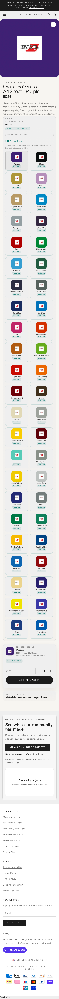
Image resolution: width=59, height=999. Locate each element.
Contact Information (12, 867)
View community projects (28, 747)
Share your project (14, 754)
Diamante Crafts (14, 82)
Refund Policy (9, 878)
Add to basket (29, 680)
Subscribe (14, 922)
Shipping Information (13, 884)
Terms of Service (11, 890)
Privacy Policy (9, 873)
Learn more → (36, 8)
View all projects (34, 754)
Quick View (5, 997)
